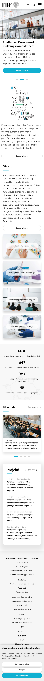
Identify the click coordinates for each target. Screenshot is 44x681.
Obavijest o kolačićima (23, 656)
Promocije (22, 632)
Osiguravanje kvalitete (22, 601)
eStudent (22, 636)
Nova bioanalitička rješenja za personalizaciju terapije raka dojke (20, 518)
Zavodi (22, 614)
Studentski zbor (22, 644)
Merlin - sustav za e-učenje (22, 584)
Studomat (22, 580)
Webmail (22, 588)
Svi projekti (30, 470)
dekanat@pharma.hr (25, 575)
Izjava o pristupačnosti (22, 609)
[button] (17, 79)
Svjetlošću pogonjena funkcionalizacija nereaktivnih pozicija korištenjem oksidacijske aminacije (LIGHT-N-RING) (22, 534)
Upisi (22, 626)
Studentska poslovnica (22, 622)
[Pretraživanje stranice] (34, 4)
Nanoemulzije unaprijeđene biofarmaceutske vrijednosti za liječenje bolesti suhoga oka (21, 503)
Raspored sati (22, 592)
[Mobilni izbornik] (40, 4)
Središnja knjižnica (22, 618)
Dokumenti (22, 605)
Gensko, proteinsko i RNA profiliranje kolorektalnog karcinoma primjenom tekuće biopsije (20, 486)
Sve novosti (33, 407)
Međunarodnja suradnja (22, 597)
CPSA (22, 640)
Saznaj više (21, 70)
